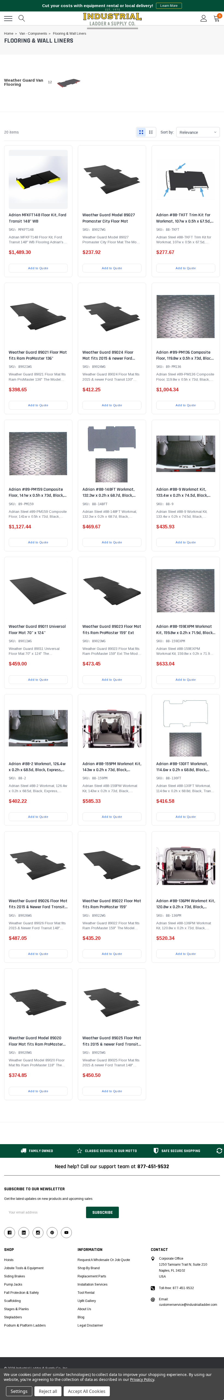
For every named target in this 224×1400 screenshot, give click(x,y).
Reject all (48, 1391)
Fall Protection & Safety (21, 1293)
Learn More (169, 6)
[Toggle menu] (8, 18)
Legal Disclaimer (90, 1325)
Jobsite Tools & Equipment (23, 1268)
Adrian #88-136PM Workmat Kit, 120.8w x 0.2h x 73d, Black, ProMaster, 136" (185, 907)
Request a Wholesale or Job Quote (104, 1260)
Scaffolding (12, 1301)
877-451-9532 (153, 1166)
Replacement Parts (92, 1276)
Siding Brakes (14, 1276)
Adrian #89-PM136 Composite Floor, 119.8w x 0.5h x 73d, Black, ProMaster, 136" (185, 359)
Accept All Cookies (86, 1391)
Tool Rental (86, 1293)
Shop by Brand (89, 1268)
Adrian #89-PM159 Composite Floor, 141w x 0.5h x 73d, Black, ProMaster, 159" (36, 496)
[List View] (151, 132)
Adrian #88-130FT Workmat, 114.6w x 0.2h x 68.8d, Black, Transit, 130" (182, 770)
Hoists (8, 1260)
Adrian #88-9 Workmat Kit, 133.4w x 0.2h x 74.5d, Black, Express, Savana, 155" (182, 496)
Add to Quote (38, 268)
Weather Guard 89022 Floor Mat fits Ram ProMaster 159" (111, 904)
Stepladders (13, 1317)
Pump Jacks (13, 1284)
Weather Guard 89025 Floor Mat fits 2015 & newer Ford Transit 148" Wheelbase (111, 1044)
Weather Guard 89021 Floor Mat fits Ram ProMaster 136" (38, 355)
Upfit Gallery (87, 1301)
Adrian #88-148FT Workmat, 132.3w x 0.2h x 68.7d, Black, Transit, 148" (108, 496)
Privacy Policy (142, 1379)
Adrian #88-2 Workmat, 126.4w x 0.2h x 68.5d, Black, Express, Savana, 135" (37, 770)
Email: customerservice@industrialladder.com (188, 1302)
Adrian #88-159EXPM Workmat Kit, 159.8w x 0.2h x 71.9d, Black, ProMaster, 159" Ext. (184, 633)
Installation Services (92, 1284)
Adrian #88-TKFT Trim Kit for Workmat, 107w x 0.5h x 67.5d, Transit (183, 221)
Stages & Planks (16, 1309)
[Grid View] (141, 132)
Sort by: (167, 132)
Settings (19, 1391)
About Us (84, 1309)
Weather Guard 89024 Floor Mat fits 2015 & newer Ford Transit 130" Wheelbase (107, 359)
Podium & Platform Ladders (25, 1325)
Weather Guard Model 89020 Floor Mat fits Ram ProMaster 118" (36, 1044)
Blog (81, 1317)
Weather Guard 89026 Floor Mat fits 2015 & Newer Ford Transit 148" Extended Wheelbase (38, 907)
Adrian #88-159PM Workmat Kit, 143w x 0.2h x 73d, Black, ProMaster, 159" (111, 770)
